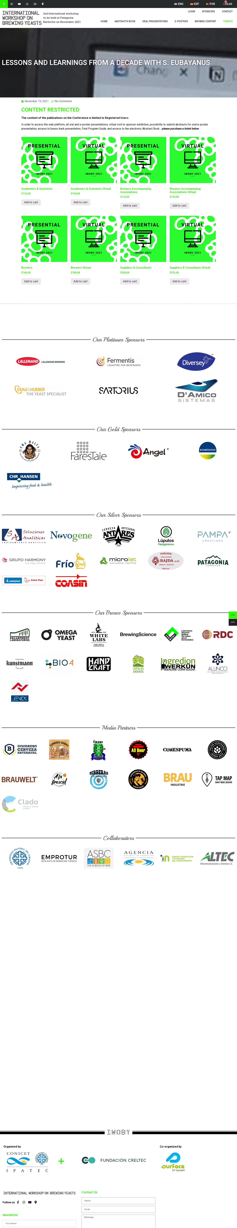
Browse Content (205, 21)
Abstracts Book (125, 21)
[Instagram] (12, 4)
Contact (227, 11)
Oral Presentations (155, 21)
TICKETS (228, 21)
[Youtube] (19, 4)
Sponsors (208, 11)
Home (104, 21)
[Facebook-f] (4, 4)
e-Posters (181, 21)
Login (191, 11)
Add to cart (31, 202)
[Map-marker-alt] (43, 4)
